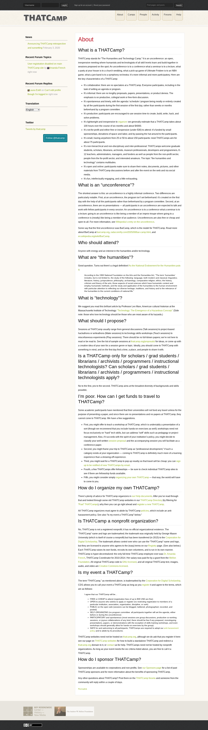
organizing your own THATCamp (132, 477)
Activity (155, 14)
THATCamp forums (146, 678)
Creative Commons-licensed (113, 566)
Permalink (82, 689)
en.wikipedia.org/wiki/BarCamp (93, 236)
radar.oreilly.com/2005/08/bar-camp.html (131, 232)
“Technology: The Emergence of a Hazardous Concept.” (145, 310)
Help (178, 14)
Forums (167, 14)
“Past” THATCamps (88, 504)
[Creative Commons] (32, 725)
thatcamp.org (129, 637)
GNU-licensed (129, 562)
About (120, 14)
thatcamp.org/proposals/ (143, 341)
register (146, 585)
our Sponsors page (151, 668)
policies (145, 510)
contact (110, 645)
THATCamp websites (105, 641)
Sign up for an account (83, 5)
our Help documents (142, 496)
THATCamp (46, 19)
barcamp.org (103, 232)
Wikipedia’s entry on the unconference (135, 222)
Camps (131, 14)
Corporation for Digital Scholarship (163, 581)
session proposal (117, 441)
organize (122, 122)
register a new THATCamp (150, 504)
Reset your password (102, 5)
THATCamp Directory (151, 500)
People (143, 14)
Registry (152, 546)
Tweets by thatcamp (35, 129)
